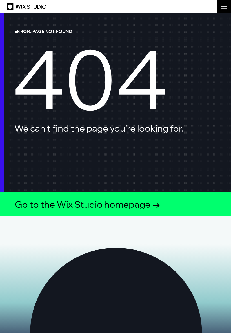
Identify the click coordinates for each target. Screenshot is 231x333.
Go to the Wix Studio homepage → (88, 204)
